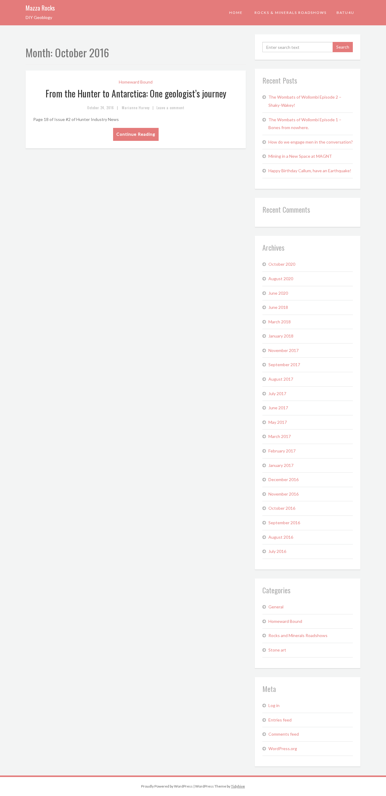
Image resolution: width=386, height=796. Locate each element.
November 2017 (283, 350)
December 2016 (283, 479)
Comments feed (283, 734)
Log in (274, 705)
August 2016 (280, 537)
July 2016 (277, 551)
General (275, 606)
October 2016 (281, 508)
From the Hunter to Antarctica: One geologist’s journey (136, 93)
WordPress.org (282, 748)
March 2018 (279, 321)
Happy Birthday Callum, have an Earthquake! (309, 170)
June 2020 (278, 293)
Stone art (277, 649)
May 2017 (277, 422)
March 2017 (279, 436)
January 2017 (280, 465)
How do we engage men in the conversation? (310, 141)
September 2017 (284, 364)
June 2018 (278, 307)
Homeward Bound (136, 81)
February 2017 (282, 450)
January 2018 (280, 335)
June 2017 (278, 407)
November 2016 (283, 493)
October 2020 (281, 264)
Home (236, 12)
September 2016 (284, 522)
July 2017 (277, 393)
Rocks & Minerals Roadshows (291, 12)
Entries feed (280, 719)
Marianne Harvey (136, 107)
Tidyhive (238, 786)
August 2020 (280, 278)
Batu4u (345, 12)
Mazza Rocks (40, 7)
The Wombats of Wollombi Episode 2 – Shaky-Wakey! (304, 101)
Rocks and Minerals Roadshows (297, 635)
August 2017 (280, 379)
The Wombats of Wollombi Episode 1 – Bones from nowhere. (304, 123)
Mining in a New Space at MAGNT (300, 156)
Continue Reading (135, 134)
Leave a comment (170, 107)
